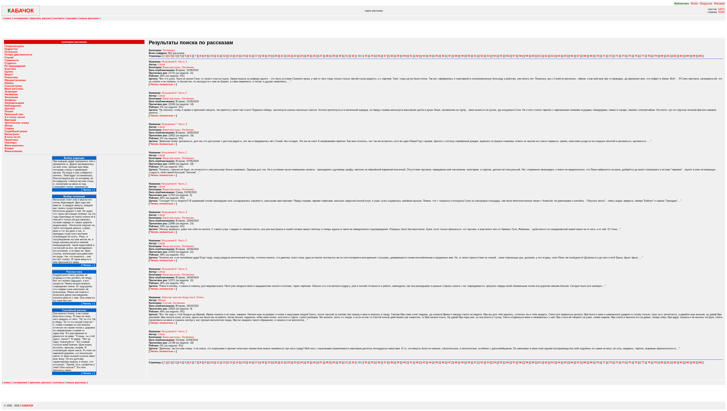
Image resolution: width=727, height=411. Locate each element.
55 (501, 56)
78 (649, 56)
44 (430, 56)
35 (372, 56)
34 (365, 56)
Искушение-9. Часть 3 (174, 331)
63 (552, 56)
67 (578, 56)
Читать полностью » (162, 84)
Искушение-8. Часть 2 (174, 183)
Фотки (694, 3)
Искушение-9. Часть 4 (174, 61)
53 (488, 56)
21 (282, 56)
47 (449, 56)
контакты (59, 18)
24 (301, 56)
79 (655, 56)
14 (237, 56)
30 (340, 56)
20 (275, 56)
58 (520, 56)
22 (288, 56)
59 (526, 56)
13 (230, 56)
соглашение (20, 18)
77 (642, 56)
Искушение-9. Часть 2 (174, 92)
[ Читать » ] (88, 189)
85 (694, 56)
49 (462, 56)
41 (411, 56)
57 (513, 56)
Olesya (161, 300)
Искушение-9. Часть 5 (174, 240)
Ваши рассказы (171, 67)
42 (417, 56)
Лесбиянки (169, 50)
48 (456, 56)
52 (481, 56)
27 (320, 56)
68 (584, 56)
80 (662, 56)
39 (398, 56)
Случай (167, 303)
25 (308, 56)
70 (597, 56)
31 (346, 56)
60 (533, 56)
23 (295, 56)
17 (256, 56)
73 (616, 56)
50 (468, 56)
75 (629, 56)
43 (423, 56)
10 (211, 56)
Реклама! (719, 3)
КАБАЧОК (27, 405)
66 (571, 56)
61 (539, 56)
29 (333, 56)
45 (436, 56)
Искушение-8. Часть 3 (174, 269)
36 (378, 56)
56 (507, 56)
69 (591, 56)
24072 (721, 9)
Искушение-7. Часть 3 (174, 124)
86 (700, 56)
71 (604, 56)
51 (475, 56)
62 (546, 56)
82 (674, 56)
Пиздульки (706, 3)
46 (443, 56)
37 (385, 56)
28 (327, 56)
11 (218, 56)
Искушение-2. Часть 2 (174, 152)
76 (636, 56)
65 (565, 56)
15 (243, 56)
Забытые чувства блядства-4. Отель (183, 297)
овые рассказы (89, 18)
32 (353, 56)
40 (404, 56)
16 (250, 56)
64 (559, 56)
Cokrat (161, 64)
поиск (7, 18)
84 (687, 56)
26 (314, 56)
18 (262, 56)
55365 (721, 12)
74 (623, 56)
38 (391, 56)
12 (224, 56)
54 (494, 56)
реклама (72, 18)
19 (269, 56)
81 (668, 56)
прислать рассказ (40, 18)
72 (610, 56)
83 (681, 56)
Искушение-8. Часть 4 (174, 212)
